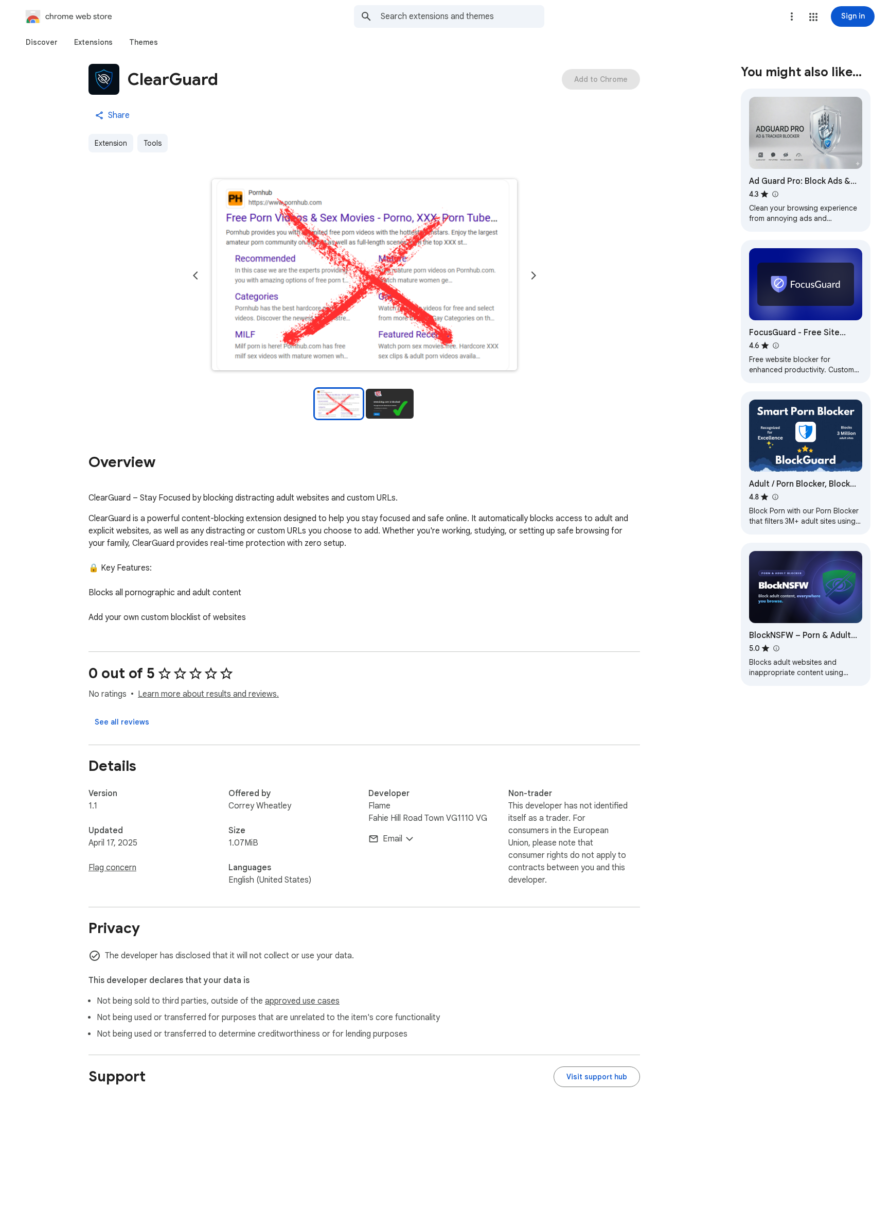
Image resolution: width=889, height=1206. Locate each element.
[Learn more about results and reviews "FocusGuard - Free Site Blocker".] (775, 345)
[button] (813, 17)
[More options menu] (791, 16)
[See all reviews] (121, 722)
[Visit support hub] (597, 1076)
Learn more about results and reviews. (208, 694)
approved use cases (302, 1001)
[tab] (41, 42)
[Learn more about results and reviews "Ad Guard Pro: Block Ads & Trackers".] (774, 194)
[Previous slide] (195, 275)
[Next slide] (533, 275)
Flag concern (112, 868)
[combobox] (462, 16)
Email (392, 839)
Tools (153, 143)
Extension (111, 143)
